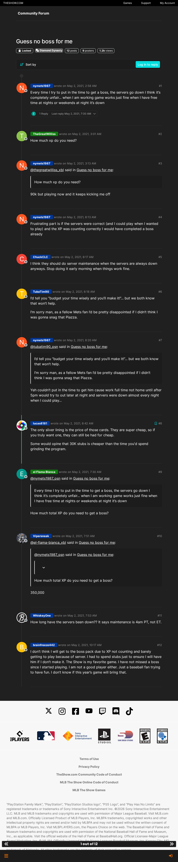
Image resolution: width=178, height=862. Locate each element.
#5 (160, 257)
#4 (160, 217)
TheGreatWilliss (44, 134)
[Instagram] (62, 711)
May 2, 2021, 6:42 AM (78, 423)
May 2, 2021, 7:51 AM (80, 536)
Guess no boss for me (95, 170)
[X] (48, 711)
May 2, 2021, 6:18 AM (80, 291)
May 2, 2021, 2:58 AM (82, 86)
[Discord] (115, 711)
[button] (6, 856)
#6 (160, 291)
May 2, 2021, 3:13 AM (81, 163)
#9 (160, 472)
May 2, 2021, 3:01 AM (86, 134)
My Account (167, 3)
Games (127, 3)
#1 (160, 86)
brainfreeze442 (44, 645)
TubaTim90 (41, 291)
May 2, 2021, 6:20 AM (82, 340)
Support (146, 3)
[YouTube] (89, 711)
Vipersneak (41, 536)
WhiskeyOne (42, 615)
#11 (160, 615)
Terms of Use (89, 759)
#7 (160, 340)
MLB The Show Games (89, 790)
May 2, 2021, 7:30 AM (86, 472)
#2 (160, 134)
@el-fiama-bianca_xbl (48, 542)
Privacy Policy (89, 766)
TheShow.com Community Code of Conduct (89, 774)
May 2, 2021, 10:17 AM (86, 645)
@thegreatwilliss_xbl (47, 170)
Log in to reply (148, 64)
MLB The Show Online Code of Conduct (89, 782)
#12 (159, 645)
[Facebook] (75, 711)
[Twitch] (102, 711)
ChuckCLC (40, 257)
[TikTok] (129, 711)
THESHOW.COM (13, 3)
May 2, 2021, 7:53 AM (82, 615)
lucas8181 (40, 423)
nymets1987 (41, 86)
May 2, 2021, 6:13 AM (81, 217)
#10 (159, 536)
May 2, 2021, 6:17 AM (79, 257)
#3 (160, 163)
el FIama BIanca (44, 472)
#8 (160, 423)
